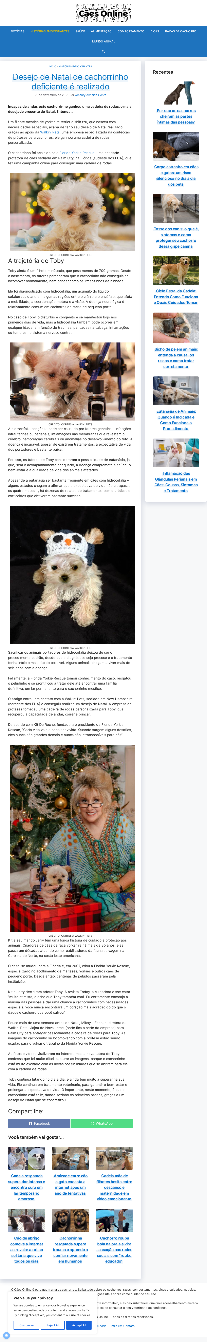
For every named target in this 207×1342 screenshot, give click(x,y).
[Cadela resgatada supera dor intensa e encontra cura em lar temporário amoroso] (26, 1167)
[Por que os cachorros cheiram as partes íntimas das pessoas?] (176, 102)
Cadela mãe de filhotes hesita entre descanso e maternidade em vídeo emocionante (114, 1187)
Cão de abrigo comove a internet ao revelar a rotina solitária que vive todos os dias (26, 1250)
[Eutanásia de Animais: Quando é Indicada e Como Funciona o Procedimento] (176, 402)
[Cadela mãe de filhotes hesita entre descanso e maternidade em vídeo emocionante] (114, 1167)
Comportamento (131, 31)
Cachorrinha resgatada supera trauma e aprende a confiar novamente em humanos (70, 1250)
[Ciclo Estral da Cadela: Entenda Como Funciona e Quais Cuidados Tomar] (176, 282)
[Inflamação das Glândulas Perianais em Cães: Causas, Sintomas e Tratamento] (176, 465)
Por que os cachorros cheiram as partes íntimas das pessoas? (176, 116)
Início (52, 66)
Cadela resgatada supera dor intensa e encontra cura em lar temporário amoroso (26, 1187)
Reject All (53, 1325)
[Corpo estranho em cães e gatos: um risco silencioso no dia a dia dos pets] (176, 158)
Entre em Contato (122, 1326)
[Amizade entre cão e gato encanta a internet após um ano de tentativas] (70, 1167)
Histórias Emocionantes (50, 31)
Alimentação (101, 31)
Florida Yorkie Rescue (76, 153)
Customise (26, 1325)
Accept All (79, 1325)
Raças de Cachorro (180, 31)
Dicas (154, 31)
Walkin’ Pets (50, 132)
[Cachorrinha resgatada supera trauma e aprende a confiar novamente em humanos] (70, 1229)
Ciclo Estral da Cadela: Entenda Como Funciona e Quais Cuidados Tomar (176, 297)
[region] (52, 1312)
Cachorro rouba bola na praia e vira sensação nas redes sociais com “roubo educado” (114, 1250)
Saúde (80, 31)
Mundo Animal (103, 41)
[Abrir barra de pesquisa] (103, 51)
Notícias (17, 31)
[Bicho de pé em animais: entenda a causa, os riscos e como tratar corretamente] (176, 340)
